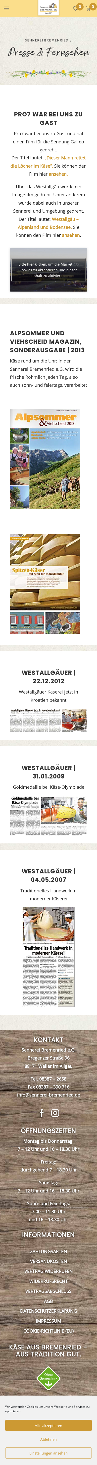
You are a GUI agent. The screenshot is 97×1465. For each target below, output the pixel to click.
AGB (48, 1301)
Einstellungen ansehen (48, 1453)
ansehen (71, 235)
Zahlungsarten (48, 1251)
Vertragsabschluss (48, 1291)
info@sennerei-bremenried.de (48, 1095)
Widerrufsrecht (48, 1281)
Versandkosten (48, 1261)
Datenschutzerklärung (48, 1311)
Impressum (48, 1321)
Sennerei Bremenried (47, 40)
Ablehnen (48, 1439)
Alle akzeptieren (48, 1425)
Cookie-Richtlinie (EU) (48, 1331)
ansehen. (58, 174)
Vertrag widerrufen (48, 1271)
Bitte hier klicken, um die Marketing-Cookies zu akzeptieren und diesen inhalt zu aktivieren (48, 270)
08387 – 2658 (52, 1079)
